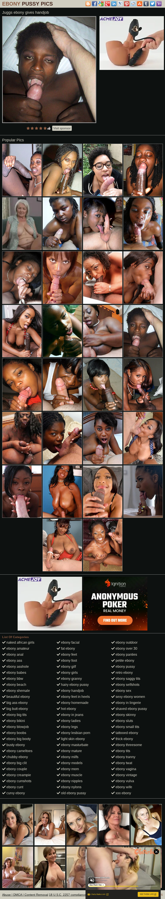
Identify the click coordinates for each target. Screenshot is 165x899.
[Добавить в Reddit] (133, 3)
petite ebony (124, 660)
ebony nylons (70, 787)
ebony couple (16, 769)
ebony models (71, 763)
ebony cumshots (18, 781)
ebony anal (14, 654)
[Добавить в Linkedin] (113, 3)
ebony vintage (126, 775)
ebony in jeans (71, 715)
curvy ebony (15, 793)
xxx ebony (123, 793)
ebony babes (16, 672)
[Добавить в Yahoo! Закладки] (159, 3)
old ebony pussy (73, 793)
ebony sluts (124, 721)
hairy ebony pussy (74, 684)
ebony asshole (17, 666)
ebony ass (14, 660)
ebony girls (69, 672)
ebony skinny (125, 715)
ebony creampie (18, 775)
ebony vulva (124, 781)
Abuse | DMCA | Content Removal (25, 894)
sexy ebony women (130, 697)
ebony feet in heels (75, 697)
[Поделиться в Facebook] (94, 3)
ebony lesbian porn (75, 733)
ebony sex (123, 690)
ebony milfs (69, 757)
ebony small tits (127, 727)
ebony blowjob (17, 727)
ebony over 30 (126, 648)
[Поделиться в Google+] (107, 3)
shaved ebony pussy (131, 709)
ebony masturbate (74, 745)
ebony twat (123, 763)
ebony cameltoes (19, 751)
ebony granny (71, 678)
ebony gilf (68, 666)
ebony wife (123, 787)
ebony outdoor (126, 642)
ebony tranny (125, 757)
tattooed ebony (126, 733)
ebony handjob (72, 690)
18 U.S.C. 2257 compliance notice (72, 894)
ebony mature (71, 751)
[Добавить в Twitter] (152, 3)
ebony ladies (70, 721)
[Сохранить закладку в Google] (101, 3)
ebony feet (68, 654)
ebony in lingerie (128, 703)
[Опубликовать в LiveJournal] (120, 3)
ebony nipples (71, 781)
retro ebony (124, 672)
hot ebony (68, 709)
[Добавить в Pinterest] (126, 3)
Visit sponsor (62, 128)
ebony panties (126, 654)
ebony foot (68, 660)
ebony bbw (14, 678)
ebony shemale (18, 690)
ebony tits (122, 751)
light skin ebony (72, 739)
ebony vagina (125, 769)
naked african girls (20, 642)
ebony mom (69, 769)
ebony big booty (18, 739)
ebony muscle (71, 775)
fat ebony (67, 648)
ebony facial (69, 642)
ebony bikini (15, 721)
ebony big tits (16, 715)
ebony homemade (74, 703)
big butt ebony (17, 709)
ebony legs (69, 727)
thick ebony (124, 739)
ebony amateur (17, 648)
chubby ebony (17, 757)
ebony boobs (16, 733)
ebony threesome (128, 745)
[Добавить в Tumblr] (146, 3)
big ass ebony (17, 703)
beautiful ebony (18, 697)
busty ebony (15, 745)
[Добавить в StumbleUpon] (139, 3)
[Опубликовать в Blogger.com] (88, 3)
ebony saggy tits (127, 678)
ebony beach (16, 684)
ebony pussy (125, 666)
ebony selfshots (127, 684)
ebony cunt (14, 787)
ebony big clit (16, 763)
